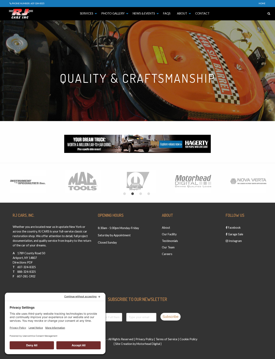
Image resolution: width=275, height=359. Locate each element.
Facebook (234, 227)
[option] (27, 181)
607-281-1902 (26, 276)
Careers (167, 254)
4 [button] (149, 194)
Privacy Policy (144, 339)
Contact (202, 13)
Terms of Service (166, 339)
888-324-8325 (26, 271)
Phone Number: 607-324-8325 (27, 3)
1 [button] (124, 194)
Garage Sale (235, 234)
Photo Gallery (113, 13)
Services (86, 13)
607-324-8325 (26, 267)
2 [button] (132, 194)
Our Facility (169, 234)
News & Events (144, 13)
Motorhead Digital (148, 344)
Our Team (168, 247)
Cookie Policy (188, 339)
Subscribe (170, 317)
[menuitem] (87, 13)
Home (262, 3)
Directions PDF (23, 262)
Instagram (235, 241)
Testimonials (170, 241)
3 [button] (141, 194)
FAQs (167, 13)
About (182, 13)
